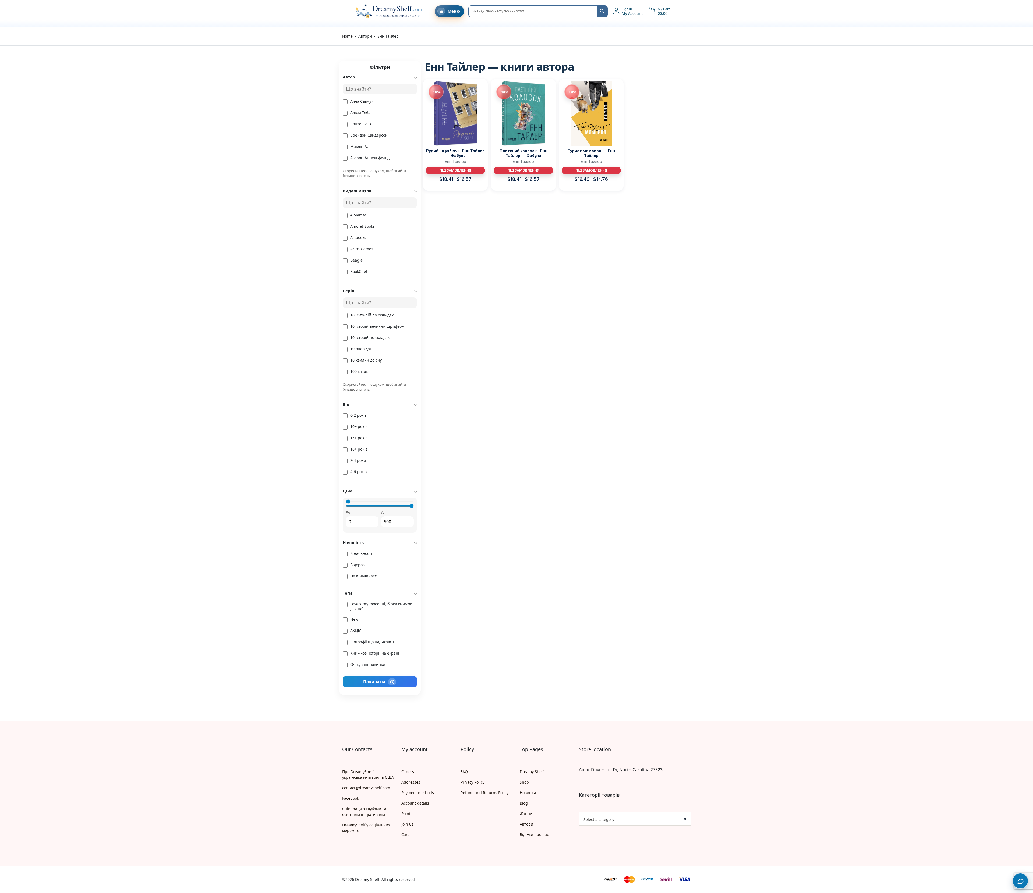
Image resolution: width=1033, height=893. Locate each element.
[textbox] (632, 819)
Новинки (528, 792)
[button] (345, 11)
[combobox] (635, 819)
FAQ (464, 771)
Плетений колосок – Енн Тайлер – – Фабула (523, 153)
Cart (405, 834)
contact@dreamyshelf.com (366, 787)
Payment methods (417, 792)
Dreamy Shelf (532, 771)
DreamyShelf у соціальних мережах (366, 827)
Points (406, 813)
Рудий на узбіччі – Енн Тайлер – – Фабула (455, 153)
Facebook (350, 798)
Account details (415, 803)
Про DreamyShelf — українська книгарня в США (368, 774)
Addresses (410, 782)
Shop (524, 782)
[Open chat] (1020, 881)
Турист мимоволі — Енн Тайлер (591, 153)
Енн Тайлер (455, 161)
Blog (524, 803)
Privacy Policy (472, 782)
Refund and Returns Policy (484, 792)
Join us (407, 824)
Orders (407, 771)
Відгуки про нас (534, 834)
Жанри (526, 813)
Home (347, 36)
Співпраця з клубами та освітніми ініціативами (364, 811)
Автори (526, 824)
